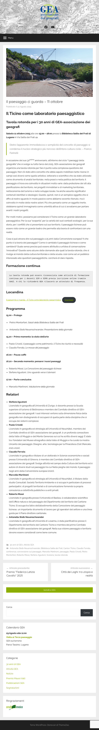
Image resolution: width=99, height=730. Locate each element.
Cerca (9, 607)
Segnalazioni (12, 687)
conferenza (11, 552)
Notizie (9, 673)
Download (69, 300)
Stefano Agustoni (38, 555)
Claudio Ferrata (83, 548)
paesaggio (64, 552)
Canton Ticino (69, 548)
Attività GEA (29, 545)
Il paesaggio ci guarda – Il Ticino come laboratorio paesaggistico (33, 300)
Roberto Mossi (23, 555)
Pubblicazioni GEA (15, 683)
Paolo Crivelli (75, 552)
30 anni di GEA (16, 545)
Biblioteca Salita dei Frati (52, 548)
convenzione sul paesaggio (29, 552)
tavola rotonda (61, 555)
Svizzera (50, 555)
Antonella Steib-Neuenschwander (25, 548)
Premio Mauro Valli (15, 678)
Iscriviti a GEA (49, 590)
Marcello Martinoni (50, 552)
